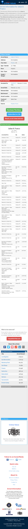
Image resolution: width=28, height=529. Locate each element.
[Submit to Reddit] (16, 346)
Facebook (11, 459)
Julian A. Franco (15, 57)
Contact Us (14, 482)
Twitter (19, 459)
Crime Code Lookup (14, 471)
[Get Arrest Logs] (7, 509)
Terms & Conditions (14, 477)
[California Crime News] (21, 509)
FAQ (14, 484)
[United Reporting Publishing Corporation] (9, 505)
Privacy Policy (14, 480)
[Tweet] (8, 346)
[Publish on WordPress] (19, 346)
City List (14, 466)
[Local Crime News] (18, 505)
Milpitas (13, 62)
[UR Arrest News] (9, 512)
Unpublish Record (14, 338)
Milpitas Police (14, 103)
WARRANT (13, 83)
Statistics (14, 468)
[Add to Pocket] (12, 346)
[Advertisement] (14, 38)
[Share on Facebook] (5, 346)
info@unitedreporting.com (11, 519)
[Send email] (23, 346)
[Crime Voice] (19, 512)
